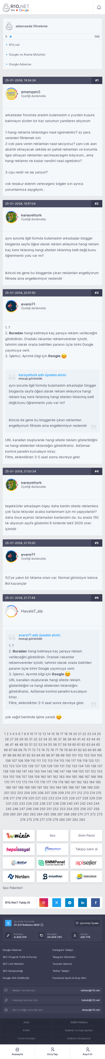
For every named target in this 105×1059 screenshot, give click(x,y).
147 (62, 771)
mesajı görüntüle (30, 378)
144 (43, 771)
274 (22, 819)
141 (24, 771)
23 (89, 734)
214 (92, 793)
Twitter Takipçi (60, 970)
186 (8, 787)
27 (11, 739)
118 (79, 761)
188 (20, 787)
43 (88, 739)
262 (26, 814)
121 (97, 761)
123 (11, 766)
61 (79, 744)
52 (35, 744)
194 (58, 787)
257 (90, 809)
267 (60, 814)
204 (27, 793)
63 (88, 744)
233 (22, 803)
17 (61, 734)
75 (47, 750)
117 (73, 761)
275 (29, 819)
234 (29, 803)
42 (83, 739)
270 (80, 814)
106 (8, 761)
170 (6, 782)
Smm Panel (86, 835)
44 (93, 739)
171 (12, 782)
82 (80, 750)
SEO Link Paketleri (13, 963)
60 (74, 744)
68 (15, 750)
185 (98, 782)
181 (73, 782)
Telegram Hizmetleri (63, 956)
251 (49, 809)
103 (86, 755)
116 (67, 761)
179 (60, 782)
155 (11, 777)
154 (5, 777)
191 (39, 787)
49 (21, 744)
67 (10, 750)
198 (83, 787)
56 (55, 744)
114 (55, 761)
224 (58, 798)
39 (69, 739)
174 (30, 782)
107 (14, 761)
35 (50, 739)
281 (68, 819)
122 (5, 766)
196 (71, 787)
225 (65, 798)
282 (75, 819)
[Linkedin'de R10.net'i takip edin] (82, 902)
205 (34, 793)
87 (5, 755)
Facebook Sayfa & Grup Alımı (69, 977)
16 (57, 734)
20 (75, 734)
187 (14, 787)
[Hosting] (53, 849)
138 (5, 771)
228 (85, 798)
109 (27, 761)
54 (45, 744)
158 (30, 777)
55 (50, 744)
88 (9, 755)
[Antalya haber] (86, 876)
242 (83, 803)
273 (99, 814)
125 (24, 766)
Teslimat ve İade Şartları (79, 1030)
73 (38, 750)
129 (49, 766)
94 (38, 755)
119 (85, 761)
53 (40, 744)
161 (49, 777)
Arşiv (26, 1022)
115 (61, 761)
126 (30, 766)
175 (36, 782)
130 (56, 766)
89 (14, 755)
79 (66, 750)
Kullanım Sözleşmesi (78, 1038)
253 (62, 809)
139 (12, 771)
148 (68, 771)
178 (54, 782)
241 (76, 803)
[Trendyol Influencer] (19, 835)
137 (99, 766)
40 (74, 739)
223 (51, 798)
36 (55, 739)
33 (40, 739)
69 (20, 750)
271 (86, 814)
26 (7, 739)
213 (86, 793)
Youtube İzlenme (62, 963)
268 (67, 814)
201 (6, 793)
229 (92, 798)
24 (94, 734)
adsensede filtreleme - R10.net (16, 7)
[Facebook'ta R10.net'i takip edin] (95, 902)
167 (87, 777)
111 (38, 761)
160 (43, 777)
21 (79, 734)
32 (35, 739)
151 (87, 771)
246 (15, 809)
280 (62, 819)
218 (18, 798)
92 (29, 755)
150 (81, 771)
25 (99, 734)
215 (98, 793)
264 (39, 814)
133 (74, 766)
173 (24, 782)
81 (75, 750)
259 (6, 814)
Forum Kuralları (26, 1038)
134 (81, 766)
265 (46, 814)
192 (45, 787)
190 (33, 787)
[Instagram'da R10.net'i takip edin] (43, 902)
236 (42, 803)
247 (22, 809)
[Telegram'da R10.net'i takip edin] (69, 902)
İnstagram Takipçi (62, 949)
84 (90, 750)
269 (73, 814)
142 (30, 771)
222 (44, 798)
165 (74, 777)
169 (99, 777)
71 (29, 750)
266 (53, 814)
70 (25, 750)
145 (49, 771)
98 (58, 755)
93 (33, 755)
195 (64, 787)
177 (48, 782)
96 (48, 755)
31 (30, 739)
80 (71, 750)
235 (36, 803)
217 (12, 798)
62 (83, 744)
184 (91, 782)
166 (81, 777)
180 (67, 782)
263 (33, 814)
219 (24, 798)
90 (19, 755)
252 (56, 809)
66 (6, 750)
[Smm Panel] (19, 849)
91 (24, 755)
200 (96, 787)
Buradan (16, 333)
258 (96, 809)
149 (74, 771)
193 (52, 787)
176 (42, 782)
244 (96, 803)
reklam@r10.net (90, 990)
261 (19, 814)
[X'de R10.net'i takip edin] (56, 902)
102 (80, 755)
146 (56, 771)
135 (87, 766)
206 (40, 793)
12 (40, 734)
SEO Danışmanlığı (13, 970)
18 (66, 734)
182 (79, 782)
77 (56, 750)
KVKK (26, 1030)
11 (35, 734)
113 (50, 761)
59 (69, 744)
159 (37, 777)
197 (77, 787)
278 (49, 819)
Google (54, 356)
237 (49, 803)
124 (18, 766)
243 (90, 803)
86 (99, 750)
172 (18, 782)
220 (31, 798)
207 (47, 793)
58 (64, 744)
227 (78, 798)
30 (26, 739)
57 (60, 744)
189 (27, 787)
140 (18, 771)
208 (54, 793)
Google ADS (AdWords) (16, 977)
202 (13, 793)
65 (98, 744)
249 (36, 809)
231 (8, 803)
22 (84, 734)
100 (68, 755)
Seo (52, 835)
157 (24, 777)
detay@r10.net (91, 1009)
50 (26, 744)
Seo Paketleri (13, 888)
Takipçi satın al (86, 849)
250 (42, 809)
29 (21, 739)
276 (36, 819)
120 (91, 761)
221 (38, 798)
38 (64, 739)
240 (70, 803)
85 (94, 750)
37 (60, 739)
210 (67, 793)
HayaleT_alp (32, 611)
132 (68, 766)
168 (93, 777)
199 (90, 787)
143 (37, 771)
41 (79, 739)
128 (43, 766)
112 (44, 761)
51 (30, 744)
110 (33, 761)
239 (63, 803)
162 (55, 777)
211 (73, 793)
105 (99, 755)
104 (93, 755)
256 (83, 809)
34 (45, 739)
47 (11, 744)
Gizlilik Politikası (78, 1022)
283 (82, 819)
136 (93, 766)
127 (37, 766)
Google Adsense (12, 949)
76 (52, 750)
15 (53, 734)
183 (85, 782)
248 (29, 809)
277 (42, 819)
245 (8, 809)
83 (85, 750)
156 (18, 777)
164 (68, 777)
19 (70, 734)
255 (76, 809)
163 (61, 777)
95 (43, 755)
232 (15, 803)
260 (13, 814)
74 (43, 750)
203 (20, 793)
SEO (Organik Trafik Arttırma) (20, 956)
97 (53, 755)
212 (79, 793)
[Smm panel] (53, 863)
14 (48, 734)
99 (62, 755)
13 (44, 734)
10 (31, 734)
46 (7, 744)
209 (61, 793)
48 (16, 744)
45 (98, 739)
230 (99, 798)
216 (6, 798)
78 (61, 750)
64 (93, 744)
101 (74, 755)
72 (34, 750)
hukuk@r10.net (91, 1000)
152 (93, 771)
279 (55, 819)
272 (93, 814)
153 (99, 771)
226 (72, 798)
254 (69, 809)
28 (16, 739)
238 (56, 803)
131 (62, 766)
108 (20, 761)
